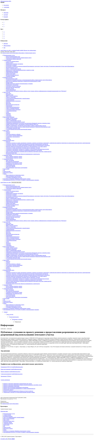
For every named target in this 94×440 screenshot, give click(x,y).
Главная (5, 312)
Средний (6, 14)
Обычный (6, 12)
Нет (4, 47)
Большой (6, 16)
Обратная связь (4, 411)
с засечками (6, 7)
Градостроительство (14, 316)
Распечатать (5, 402)
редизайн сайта (8, 438)
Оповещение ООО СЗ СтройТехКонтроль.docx (12, 367)
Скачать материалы (5, 379)
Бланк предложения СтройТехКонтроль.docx (11, 369)
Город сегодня (9, 314)
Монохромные (7, 45)
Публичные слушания (17, 319)
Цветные (6, 43)
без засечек (6, 5)
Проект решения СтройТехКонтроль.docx (10, 371)
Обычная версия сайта (6, 1)
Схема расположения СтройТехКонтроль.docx (12, 374)
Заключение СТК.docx (6, 376)
